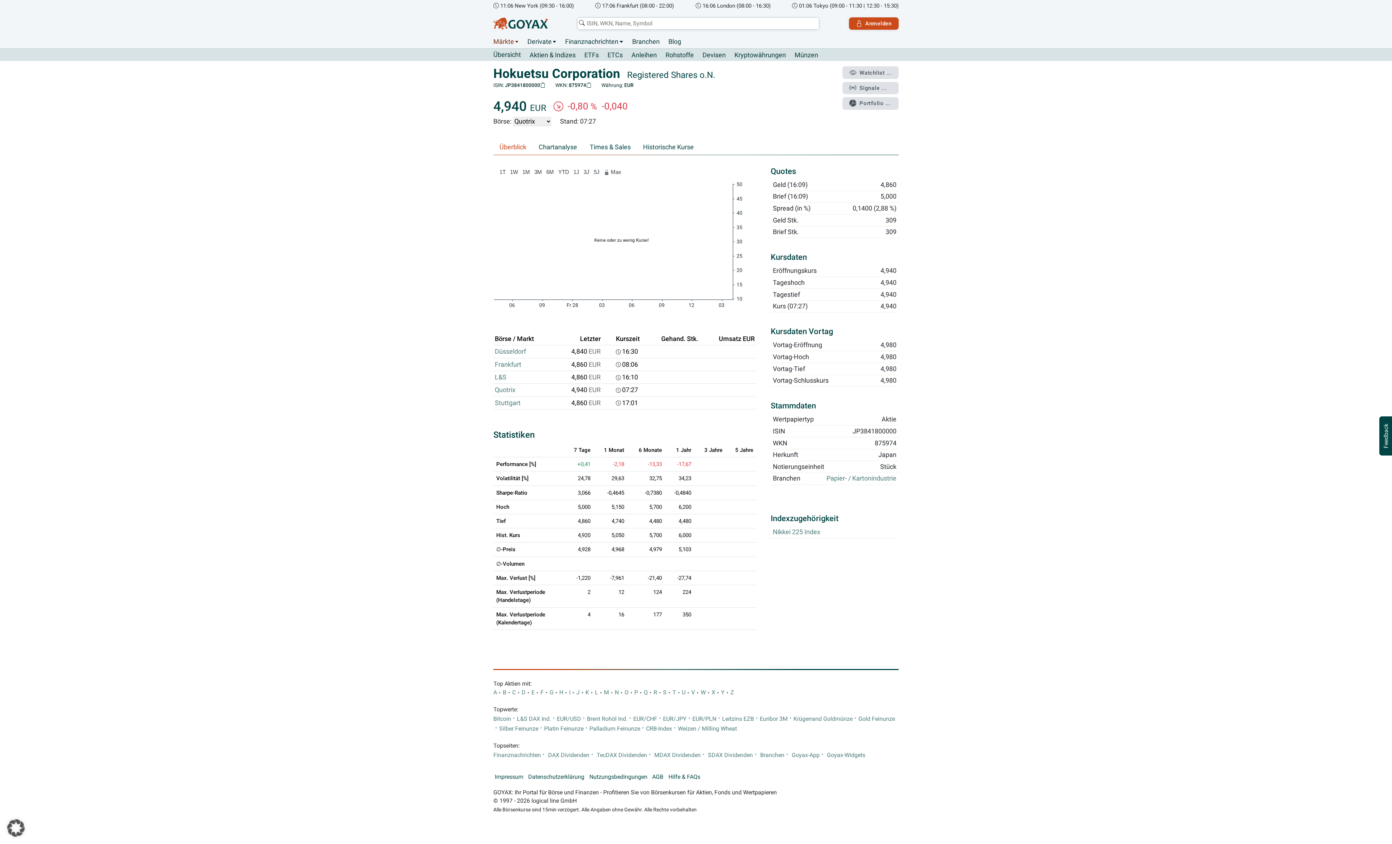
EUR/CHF (645, 719)
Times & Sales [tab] (610, 147)
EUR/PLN (704, 719)
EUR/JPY (675, 719)
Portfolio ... (875, 103)
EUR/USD (569, 719)
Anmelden (878, 23)
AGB (657, 777)
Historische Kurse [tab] (668, 147)
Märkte (503, 41)
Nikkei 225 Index (796, 532)
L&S (500, 377)
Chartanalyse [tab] (558, 147)
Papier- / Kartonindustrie (861, 478)
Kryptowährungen (760, 55)
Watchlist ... (875, 73)
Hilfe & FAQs (684, 777)
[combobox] (698, 23)
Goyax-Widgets (846, 755)
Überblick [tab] (513, 147)
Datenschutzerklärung (556, 777)
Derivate (539, 41)
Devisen (714, 55)
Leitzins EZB (738, 719)
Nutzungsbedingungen (618, 777)
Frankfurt (508, 364)
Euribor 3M (774, 719)
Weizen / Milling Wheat (707, 728)
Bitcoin (502, 719)
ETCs (615, 55)
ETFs (591, 55)
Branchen (646, 41)
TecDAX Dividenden (622, 755)
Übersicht (507, 54)
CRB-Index (659, 728)
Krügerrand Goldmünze (823, 719)
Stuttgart (508, 403)
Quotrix (505, 390)
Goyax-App (806, 755)
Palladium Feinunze (614, 728)
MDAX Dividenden (677, 755)
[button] (16, 828)
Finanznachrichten (591, 41)
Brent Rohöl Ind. (607, 719)
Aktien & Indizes (553, 55)
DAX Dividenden (568, 755)
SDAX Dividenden (730, 755)
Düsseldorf (510, 351)
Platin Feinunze (564, 728)
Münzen (806, 55)
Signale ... (872, 88)
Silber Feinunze (518, 728)
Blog (674, 41)
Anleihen (644, 55)
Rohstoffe (680, 55)
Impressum (509, 777)
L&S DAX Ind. (534, 719)
